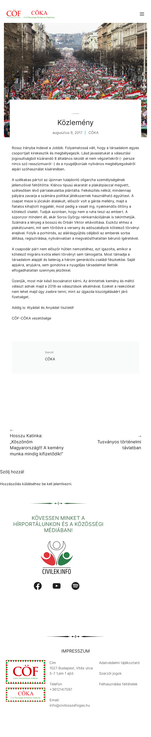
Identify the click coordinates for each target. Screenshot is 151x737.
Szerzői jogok (110, 673)
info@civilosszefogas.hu (70, 705)
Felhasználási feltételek (118, 684)
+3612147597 (61, 689)
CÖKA (93, 133)
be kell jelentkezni (56, 484)
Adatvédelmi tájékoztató (119, 663)
